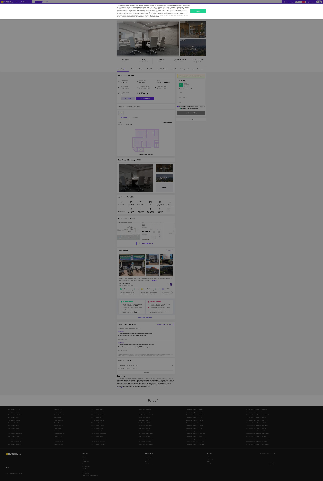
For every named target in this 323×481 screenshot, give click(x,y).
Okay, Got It (198, 11)
